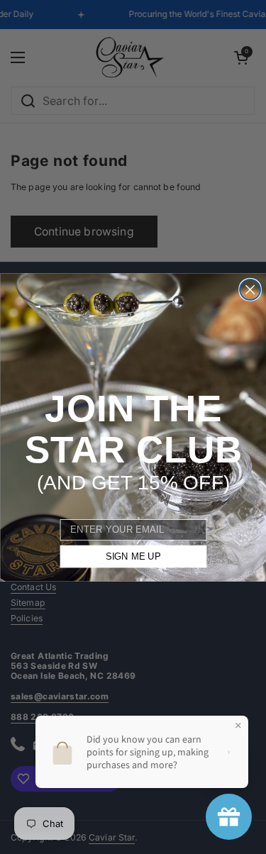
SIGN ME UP (132, 556)
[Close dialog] (250, 289)
